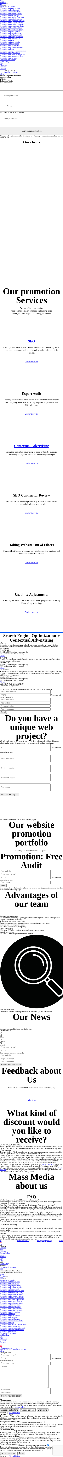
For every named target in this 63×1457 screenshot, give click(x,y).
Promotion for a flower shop (10, 38)
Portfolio (3, 67)
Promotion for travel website (10, 42)
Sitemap (3, 1251)
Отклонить (42, 1410)
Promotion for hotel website (9, 10)
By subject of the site (7, 6)
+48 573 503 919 (10, 70)
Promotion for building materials (11, 35)
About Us (3, 65)
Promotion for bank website (9, 15)
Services (3, 3)
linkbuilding (23, 1226)
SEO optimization (23, 1223)
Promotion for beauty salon (9, 44)
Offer (2, 74)
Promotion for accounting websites (12, 26)
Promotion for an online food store (12, 17)
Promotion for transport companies (12, 24)
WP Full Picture (14, 1413)
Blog (1, 63)
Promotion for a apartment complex (12, 21)
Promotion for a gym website (10, 53)
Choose (2, 656)
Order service (31, 361)
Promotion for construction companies (13, 51)
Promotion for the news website (11, 28)
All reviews (32, 1100)
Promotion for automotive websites (12, 56)
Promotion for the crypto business (12, 22)
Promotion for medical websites (11, 19)
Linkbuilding (4, 61)
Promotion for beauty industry (10, 33)
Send (3, 712)
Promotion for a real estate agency (11, 30)
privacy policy (20, 1407)
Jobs (1, 1250)
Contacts (3, 69)
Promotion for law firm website (11, 14)
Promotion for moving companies (11, 37)
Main (2, 1274)
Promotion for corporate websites (11, 47)
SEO (1, 5)
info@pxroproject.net (11, 72)
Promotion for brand (7, 49)
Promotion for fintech (7, 40)
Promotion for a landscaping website (12, 54)
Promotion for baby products (10, 31)
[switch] (44, 1422)
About (2, 1260)
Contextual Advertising (8, 60)
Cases (2, 1255)
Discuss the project (9, 794)
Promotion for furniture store (10, 8)
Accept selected (8, 1453)
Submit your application (31, 131)
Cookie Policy (5, 1253)
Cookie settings (28, 1410)
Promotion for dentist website (10, 12)
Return (21, 1453)
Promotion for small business (10, 46)
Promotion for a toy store (8, 58)
